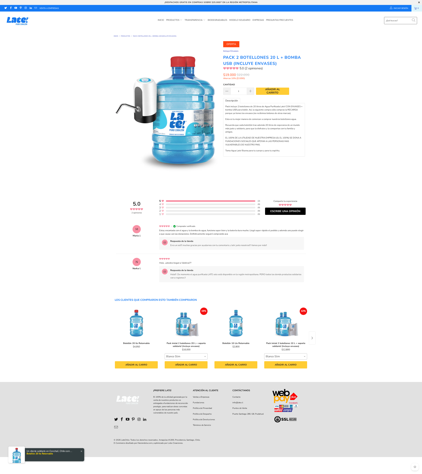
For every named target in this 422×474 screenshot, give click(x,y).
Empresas (258, 20)
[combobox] (186, 356)
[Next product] (312, 338)
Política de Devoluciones (204, 419)
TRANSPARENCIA (194, 20)
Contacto (236, 397)
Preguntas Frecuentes (279, 20)
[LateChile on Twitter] (5, 8)
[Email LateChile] (35, 8)
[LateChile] (35, 20)
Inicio (161, 20)
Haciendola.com (145, 443)
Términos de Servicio (202, 425)
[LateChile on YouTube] (15, 8)
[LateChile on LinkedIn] (30, 8)
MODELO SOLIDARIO (239, 20)
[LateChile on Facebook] (10, 8)
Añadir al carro (136, 364)
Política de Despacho (202, 414)
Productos (173, 20)
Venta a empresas (49, 8)
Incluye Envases (230, 51)
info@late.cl (237, 402)
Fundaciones (198, 402)
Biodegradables (217, 20)
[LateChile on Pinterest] (20, 8)
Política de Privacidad (202, 408)
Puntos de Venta (239, 408)
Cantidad (229, 84)
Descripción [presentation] (231, 100)
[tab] (231, 100)
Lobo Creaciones (175, 443)
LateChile (125, 440)
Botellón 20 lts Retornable (40, 453)
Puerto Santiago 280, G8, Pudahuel (248, 414)
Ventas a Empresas (201, 397)
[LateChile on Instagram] (25, 8)
